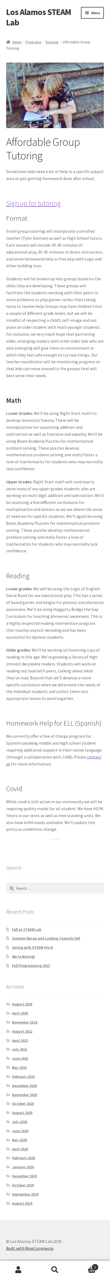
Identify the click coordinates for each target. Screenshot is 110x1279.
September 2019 (25, 1194)
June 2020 (20, 1130)
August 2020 (22, 1112)
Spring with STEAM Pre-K (32, 947)
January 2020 (23, 1167)
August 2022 (22, 1031)
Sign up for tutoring (33, 203)
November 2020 (24, 1094)
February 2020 (23, 1157)
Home (17, 42)
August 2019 (22, 1203)
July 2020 (19, 1121)
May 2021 (19, 1067)
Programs (33, 42)
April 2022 (20, 1040)
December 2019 (24, 1176)
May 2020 (19, 1140)
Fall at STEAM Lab (26, 929)
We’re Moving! (23, 956)
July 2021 (19, 1049)
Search (55, 1270)
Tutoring (51, 42)
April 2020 (20, 1149)
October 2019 (23, 1185)
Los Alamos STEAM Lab (38, 17)
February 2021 (23, 1076)
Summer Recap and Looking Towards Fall (46, 938)
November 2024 (24, 1022)
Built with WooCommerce (29, 1248)
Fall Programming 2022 (31, 965)
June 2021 (20, 1058)
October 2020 (23, 1103)
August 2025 (22, 1004)
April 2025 (20, 1013)
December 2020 (24, 1085)
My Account (18, 1270)
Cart (84, 1265)
